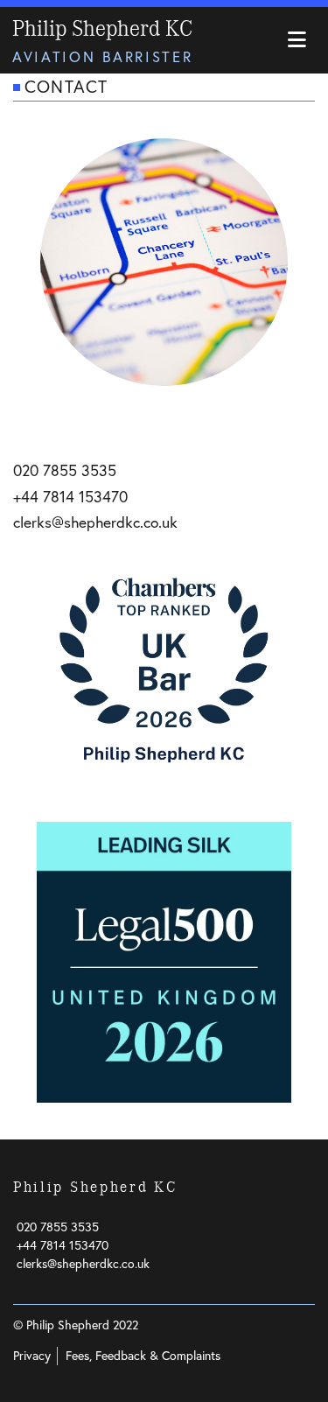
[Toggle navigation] (296, 40)
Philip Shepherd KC (102, 29)
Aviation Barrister (102, 56)
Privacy (32, 1355)
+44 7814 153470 (70, 496)
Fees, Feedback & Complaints (143, 1355)
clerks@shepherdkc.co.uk (95, 522)
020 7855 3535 (64, 470)
